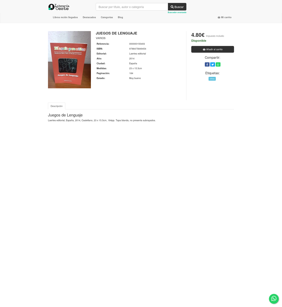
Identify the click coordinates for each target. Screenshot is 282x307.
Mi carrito (226, 17)
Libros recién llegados (65, 17)
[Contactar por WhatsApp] (274, 299)
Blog (120, 17)
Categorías (107, 17)
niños (212, 78)
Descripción (57, 106)
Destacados (89, 17)
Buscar (179, 7)
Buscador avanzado (177, 12)
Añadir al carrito (214, 49)
